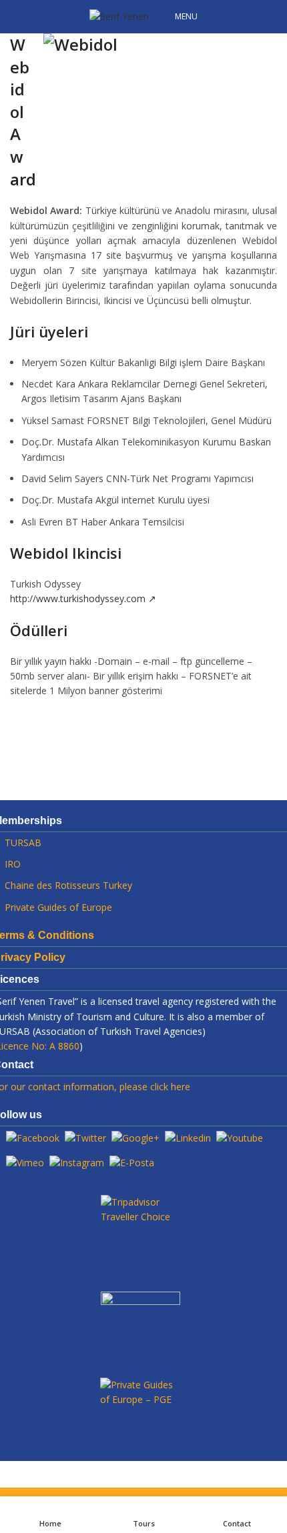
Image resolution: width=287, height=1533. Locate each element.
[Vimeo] (25, 1162)
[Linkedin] (188, 1137)
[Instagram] (76, 1162)
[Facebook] (33, 1137)
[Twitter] (85, 1137)
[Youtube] (239, 1137)
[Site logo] (119, 15)
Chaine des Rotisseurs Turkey (68, 885)
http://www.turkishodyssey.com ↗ (83, 598)
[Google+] (135, 1137)
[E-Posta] (132, 1162)
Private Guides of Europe (58, 907)
